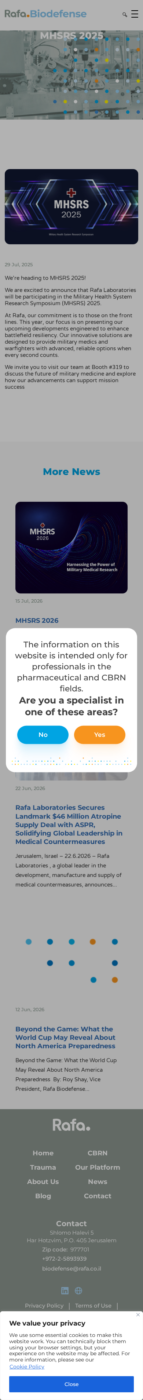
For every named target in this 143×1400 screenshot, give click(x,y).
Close (72, 1384)
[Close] (138, 1314)
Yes (99, 734)
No (43, 734)
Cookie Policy (27, 1366)
